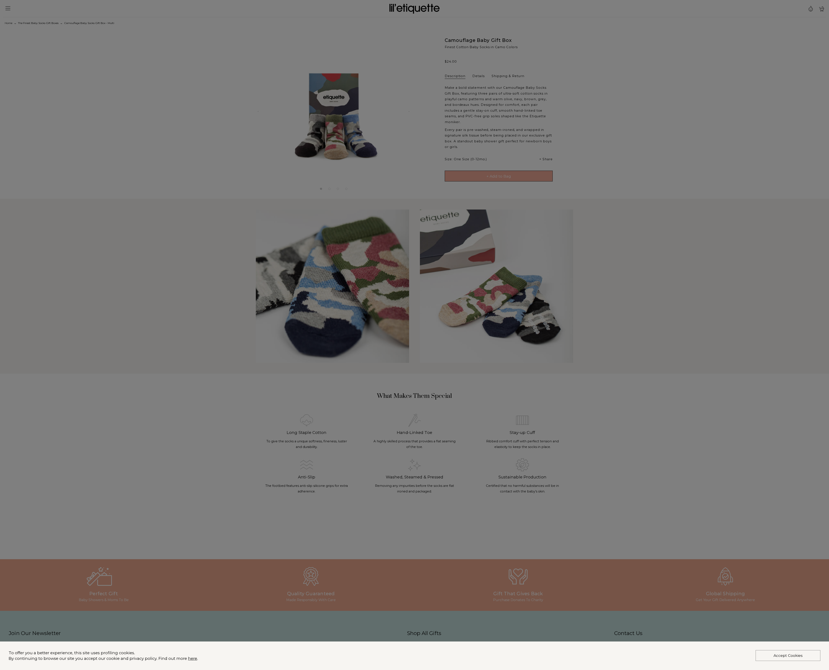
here (192, 658)
